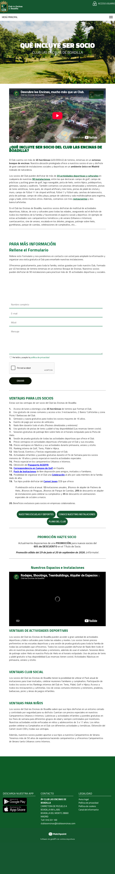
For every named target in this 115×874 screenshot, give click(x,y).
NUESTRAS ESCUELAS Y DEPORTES (36, 514)
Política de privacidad (88, 802)
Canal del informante (89, 809)
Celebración (58, 474)
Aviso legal (84, 799)
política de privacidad (40, 357)
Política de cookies (87, 806)
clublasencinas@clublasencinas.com (58, 823)
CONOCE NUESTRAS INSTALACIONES (77, 514)
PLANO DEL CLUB (57, 521)
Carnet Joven (51, 481)
